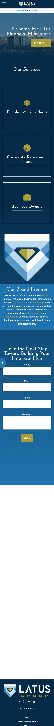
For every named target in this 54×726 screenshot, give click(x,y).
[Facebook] (20, 701)
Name (27, 364)
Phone (27, 397)
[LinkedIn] (29, 701)
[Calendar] (33, 701)
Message (27, 414)
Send (27, 438)
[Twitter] (24, 701)
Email (27, 381)
